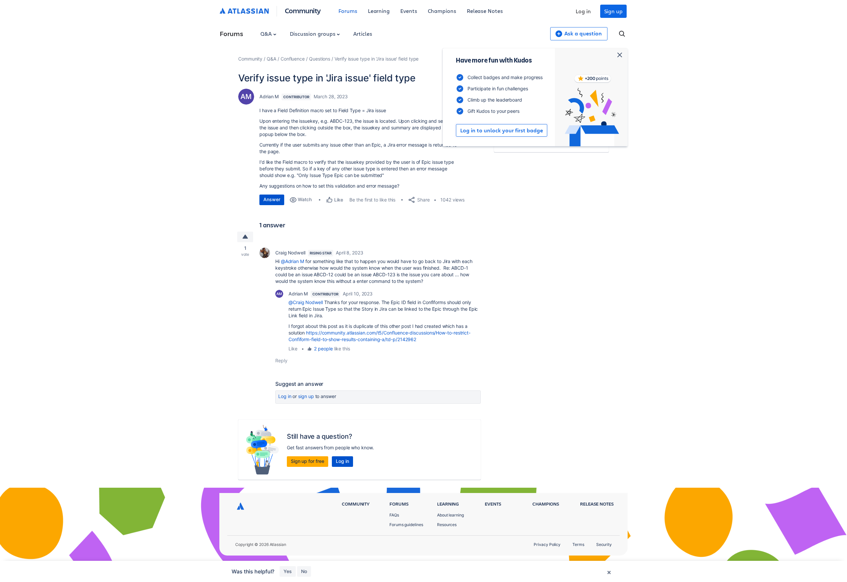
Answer (271, 199)
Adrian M (269, 96)
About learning (450, 515)
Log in (583, 11)
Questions (319, 59)
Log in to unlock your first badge (501, 130)
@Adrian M (292, 261)
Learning (379, 10)
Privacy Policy (547, 544)
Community (303, 10)
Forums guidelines (406, 524)
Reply (281, 360)
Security (604, 544)
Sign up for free (307, 461)
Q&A (266, 33)
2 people (323, 348)
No (304, 571)
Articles (362, 33)
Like (293, 348)
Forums (347, 10)
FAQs (394, 515)
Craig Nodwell (290, 252)
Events (408, 10)
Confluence (293, 59)
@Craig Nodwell (306, 302)
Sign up (613, 11)
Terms (578, 544)
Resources (447, 524)
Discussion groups (313, 33)
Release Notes (485, 10)
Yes (288, 571)
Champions (442, 10)
